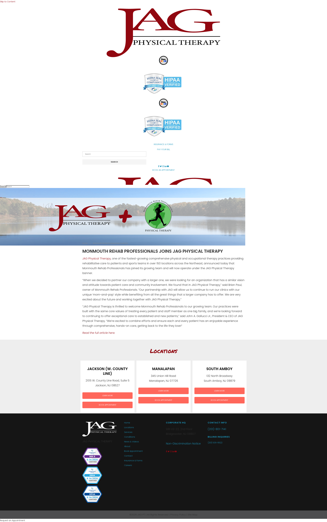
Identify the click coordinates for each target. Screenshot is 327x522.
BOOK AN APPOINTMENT (163, 170)
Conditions (129, 436)
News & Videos (131, 441)
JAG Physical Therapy (96, 258)
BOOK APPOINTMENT (107, 405)
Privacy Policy (178, 514)
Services (128, 432)
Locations (129, 427)
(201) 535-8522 (215, 442)
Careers (128, 465)
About (127, 446)
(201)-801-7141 (217, 429)
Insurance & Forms (133, 460)
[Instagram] (163, 166)
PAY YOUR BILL (163, 149)
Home (84, 243)
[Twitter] (161, 166)
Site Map (192, 514)
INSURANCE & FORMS (163, 144)
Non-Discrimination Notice (183, 443)
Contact (128, 455)
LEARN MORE (107, 395)
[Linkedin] (165, 166)
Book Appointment (133, 451)
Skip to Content (7, 1)
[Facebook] (158, 166)
